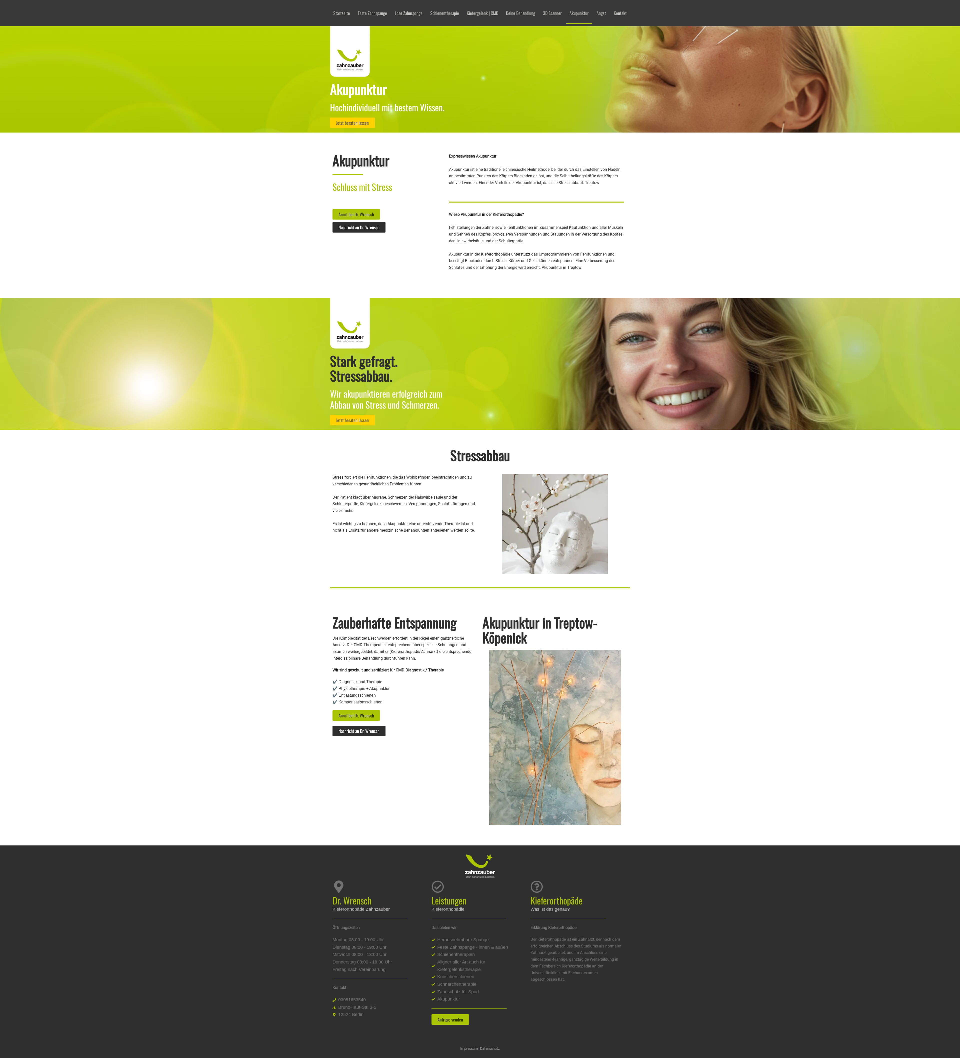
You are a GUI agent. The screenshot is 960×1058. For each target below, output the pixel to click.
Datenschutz (490, 1048)
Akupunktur (579, 13)
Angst (601, 13)
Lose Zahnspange (408, 13)
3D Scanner (552, 13)
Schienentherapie (444, 13)
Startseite (341, 13)
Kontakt (620, 13)
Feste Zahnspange (372, 13)
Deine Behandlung (520, 13)
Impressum (469, 1048)
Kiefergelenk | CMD (482, 13)
